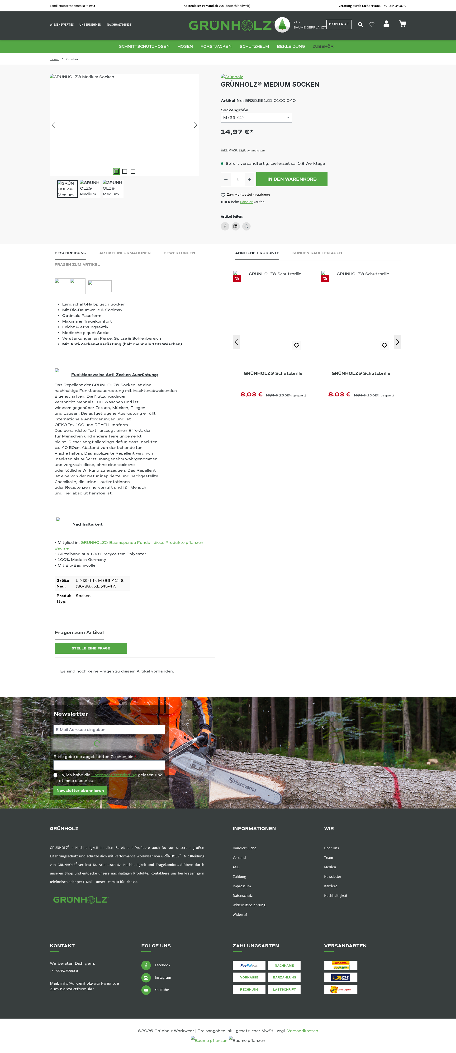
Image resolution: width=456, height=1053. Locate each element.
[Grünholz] (313, 77)
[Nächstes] (195, 125)
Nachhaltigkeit (119, 24)
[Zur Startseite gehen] (230, 26)
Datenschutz (243, 895)
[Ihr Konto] (386, 25)
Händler (246, 201)
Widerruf (240, 914)
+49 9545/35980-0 (64, 970)
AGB (236, 867)
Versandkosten (256, 150)
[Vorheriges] (53, 125)
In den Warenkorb (292, 179)
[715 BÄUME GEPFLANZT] (282, 24)
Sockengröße (234, 110)
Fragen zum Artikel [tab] (77, 265)
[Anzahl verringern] (226, 179)
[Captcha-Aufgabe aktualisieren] (152, 744)
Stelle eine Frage (91, 648)
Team (328, 857)
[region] (124, 136)
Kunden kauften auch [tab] (317, 253)
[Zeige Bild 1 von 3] (116, 171)
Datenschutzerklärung (114, 775)
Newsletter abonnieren (80, 790)
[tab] (70, 254)
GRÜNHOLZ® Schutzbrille (273, 373)
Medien (330, 867)
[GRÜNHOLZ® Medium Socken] (124, 125)
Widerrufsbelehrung (249, 905)
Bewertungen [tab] (179, 253)
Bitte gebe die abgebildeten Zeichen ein (95, 756)
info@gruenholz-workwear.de (89, 983)
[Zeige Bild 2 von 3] (124, 171)
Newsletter (332, 876)
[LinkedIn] (236, 226)
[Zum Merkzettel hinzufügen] (296, 345)
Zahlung (239, 876)
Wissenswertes (62, 24)
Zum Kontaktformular (72, 989)
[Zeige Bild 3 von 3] (133, 171)
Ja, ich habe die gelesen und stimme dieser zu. (111, 778)
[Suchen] (360, 24)
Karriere (330, 886)
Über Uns (331, 848)
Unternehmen (90, 24)
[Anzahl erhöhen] (250, 179)
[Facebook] (225, 226)
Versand (239, 857)
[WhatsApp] (246, 226)
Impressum (242, 886)
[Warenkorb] (402, 25)
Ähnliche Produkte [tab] (257, 253)
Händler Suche (244, 848)
